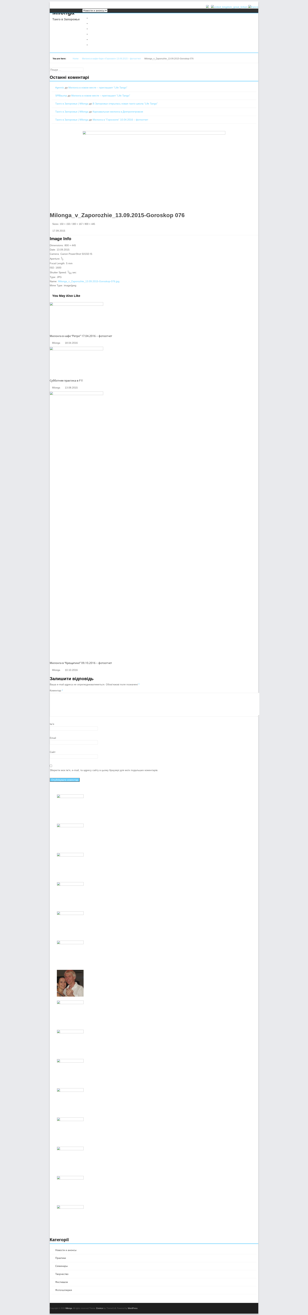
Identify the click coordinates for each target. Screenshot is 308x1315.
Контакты (95, 44)
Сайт (52, 752)
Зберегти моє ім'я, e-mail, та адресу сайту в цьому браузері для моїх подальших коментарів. (104, 770)
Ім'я (52, 724)
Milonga (68, 1308)
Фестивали (96, 28)
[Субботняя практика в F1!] (76, 349)
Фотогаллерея (98, 34)
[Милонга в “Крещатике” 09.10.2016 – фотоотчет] (76, 394)
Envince (99, 1308)
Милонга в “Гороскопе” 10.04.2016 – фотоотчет (120, 119)
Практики (95, 23)
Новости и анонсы (101, 18)
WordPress (133, 1308)
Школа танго (97, 39)
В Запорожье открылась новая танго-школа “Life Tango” (125, 103)
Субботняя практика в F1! (66, 380)
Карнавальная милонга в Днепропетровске (118, 111)
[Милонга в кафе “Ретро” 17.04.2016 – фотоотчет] (76, 304)
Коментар (56, 690)
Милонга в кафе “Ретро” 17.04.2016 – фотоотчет (81, 336)
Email (53, 737)
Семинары (61, 1266)
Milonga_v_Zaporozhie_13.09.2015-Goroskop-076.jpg (88, 281)
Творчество (61, 1274)
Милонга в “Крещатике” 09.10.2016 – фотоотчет (81, 663)
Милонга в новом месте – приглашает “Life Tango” (97, 87)
